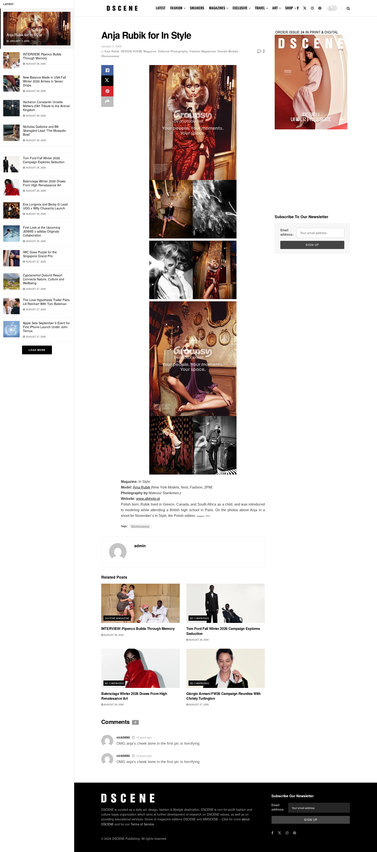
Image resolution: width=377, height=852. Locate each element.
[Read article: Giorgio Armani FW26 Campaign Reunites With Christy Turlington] (225, 668)
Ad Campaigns (199, 618)
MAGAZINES (217, 7)
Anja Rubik (111, 51)
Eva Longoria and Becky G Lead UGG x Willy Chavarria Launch (45, 206)
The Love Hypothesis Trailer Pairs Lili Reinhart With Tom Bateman (46, 302)
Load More (37, 349)
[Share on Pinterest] (107, 91)
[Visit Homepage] (122, 8)
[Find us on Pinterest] (319, 8)
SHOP (289, 7)
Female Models (228, 51)
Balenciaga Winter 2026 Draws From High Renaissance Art (44, 183)
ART (275, 7)
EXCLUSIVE (240, 7)
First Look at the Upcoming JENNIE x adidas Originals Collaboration (41, 231)
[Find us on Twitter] (305, 8)
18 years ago (144, 737)
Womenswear (110, 56)
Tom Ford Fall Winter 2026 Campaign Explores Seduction (44, 160)
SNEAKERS (197, 7)
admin (140, 546)
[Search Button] (348, 8)
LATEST (160, 7)
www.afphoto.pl (148, 499)
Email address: (286, 232)
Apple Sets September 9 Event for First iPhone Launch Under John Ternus (46, 327)
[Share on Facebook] (107, 70)
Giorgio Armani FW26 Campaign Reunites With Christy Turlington (223, 696)
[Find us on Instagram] (312, 8)
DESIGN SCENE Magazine (138, 51)
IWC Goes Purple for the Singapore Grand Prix (40, 254)
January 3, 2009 (111, 46)
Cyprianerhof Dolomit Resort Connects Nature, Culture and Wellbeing (43, 279)
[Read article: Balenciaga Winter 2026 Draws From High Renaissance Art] (140, 668)
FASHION (176, 7)
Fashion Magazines (203, 51)
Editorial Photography (173, 51)
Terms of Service (142, 824)
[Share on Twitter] (107, 80)
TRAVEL (260, 7)
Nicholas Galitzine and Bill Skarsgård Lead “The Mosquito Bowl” (44, 130)
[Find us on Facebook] (298, 8)
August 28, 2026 (113, 634)
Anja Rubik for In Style (24, 34)
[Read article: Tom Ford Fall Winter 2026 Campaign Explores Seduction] (225, 603)
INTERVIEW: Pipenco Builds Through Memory (42, 56)
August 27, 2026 (198, 704)
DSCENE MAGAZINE (117, 618)
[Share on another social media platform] (107, 101)
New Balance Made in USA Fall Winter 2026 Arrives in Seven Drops (44, 81)
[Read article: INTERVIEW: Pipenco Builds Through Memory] (140, 603)
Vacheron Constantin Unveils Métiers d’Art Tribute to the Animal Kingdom (46, 106)
